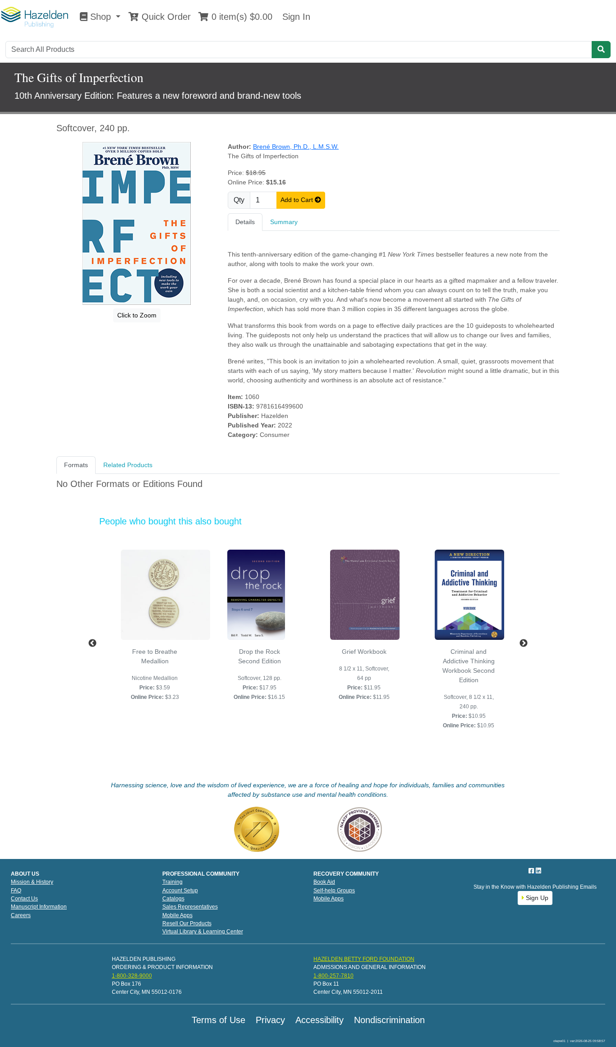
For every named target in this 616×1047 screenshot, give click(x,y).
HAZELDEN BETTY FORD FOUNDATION (363, 959)
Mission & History (32, 882)
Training (172, 882)
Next (523, 643)
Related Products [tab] (127, 464)
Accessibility (319, 1020)
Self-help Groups (334, 890)
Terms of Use (218, 1020)
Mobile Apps (177, 915)
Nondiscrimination (389, 1020)
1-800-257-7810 (333, 976)
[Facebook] (532, 870)
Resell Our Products (186, 923)
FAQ (16, 890)
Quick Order (165, 17)
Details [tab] (245, 221)
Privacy (270, 1020)
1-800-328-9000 (132, 976)
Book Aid (324, 882)
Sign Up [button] (536, 897)
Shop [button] (100, 17)
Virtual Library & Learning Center (202, 931)
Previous (92, 643)
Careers (21, 915)
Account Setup (180, 890)
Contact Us (24, 898)
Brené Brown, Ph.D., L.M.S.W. (296, 146)
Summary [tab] (284, 221)
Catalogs (173, 898)
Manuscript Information (39, 907)
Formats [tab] (76, 464)
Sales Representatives (190, 907)
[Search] (601, 49)
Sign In (295, 17)
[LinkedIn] (538, 870)
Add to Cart (297, 199)
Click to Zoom (136, 315)
